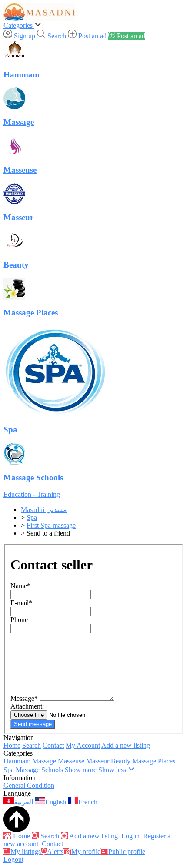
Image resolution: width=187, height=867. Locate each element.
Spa (8, 769)
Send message (33, 724)
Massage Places (153, 761)
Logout (13, 859)
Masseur (98, 761)
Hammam (16, 761)
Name (20, 585)
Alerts (55, 851)
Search (31, 745)
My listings (25, 851)
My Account (83, 745)
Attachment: (27, 706)
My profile (85, 851)
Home (11, 745)
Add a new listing (125, 745)
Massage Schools (39, 769)
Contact (53, 745)
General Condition (28, 785)
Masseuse (71, 761)
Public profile (126, 851)
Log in (130, 836)
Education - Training (31, 494)
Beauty (120, 761)
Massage (44, 761)
